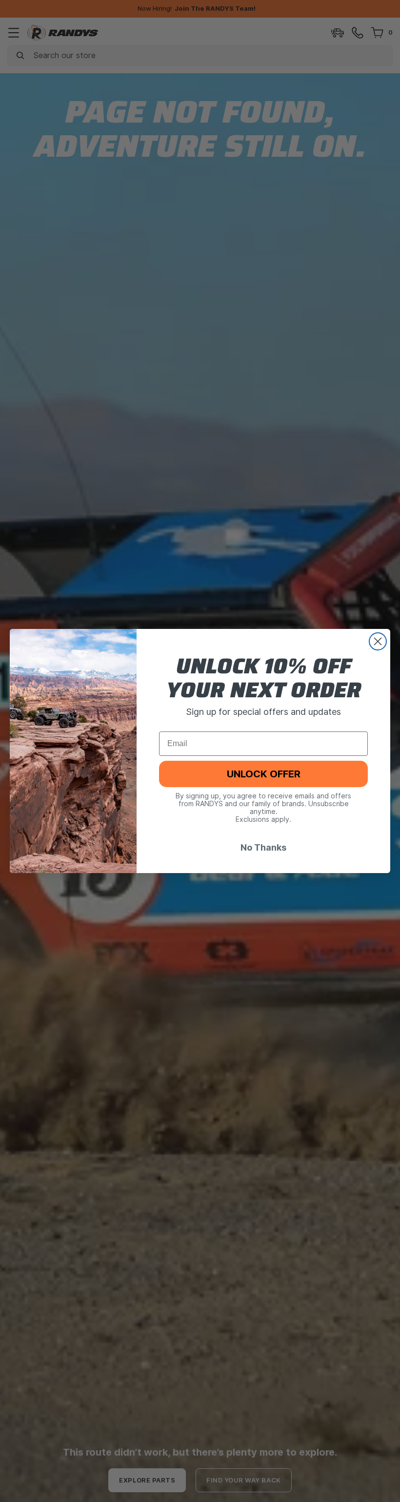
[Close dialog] (377, 641)
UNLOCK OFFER (263, 774)
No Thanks (263, 847)
